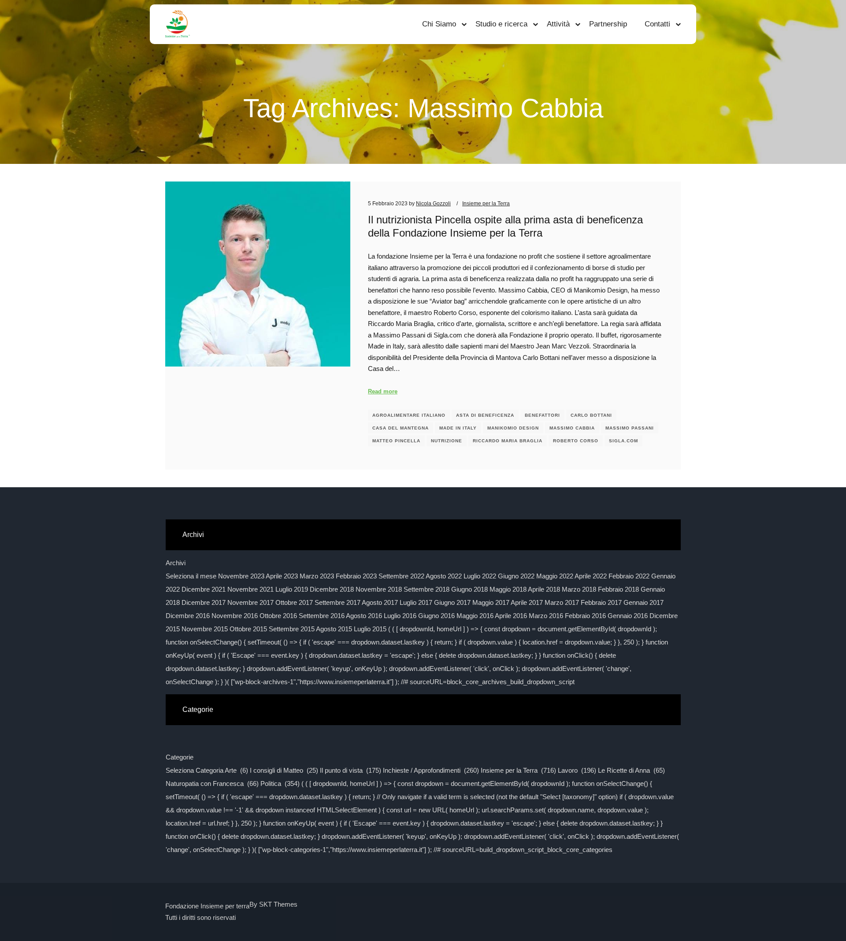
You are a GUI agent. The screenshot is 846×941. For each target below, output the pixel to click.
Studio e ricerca (501, 24)
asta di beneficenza (485, 415)
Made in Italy (458, 428)
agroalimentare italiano (408, 415)
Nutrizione (446, 440)
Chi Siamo (439, 24)
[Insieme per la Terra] (177, 24)
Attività (558, 24)
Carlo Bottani (591, 415)
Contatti (657, 24)
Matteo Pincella (396, 440)
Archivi (176, 563)
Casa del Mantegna (400, 428)
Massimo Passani (629, 428)
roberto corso (575, 440)
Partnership (608, 24)
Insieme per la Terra (486, 203)
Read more (382, 391)
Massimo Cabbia (572, 428)
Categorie (179, 757)
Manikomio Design (513, 428)
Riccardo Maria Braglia (507, 440)
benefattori (542, 415)
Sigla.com (623, 440)
